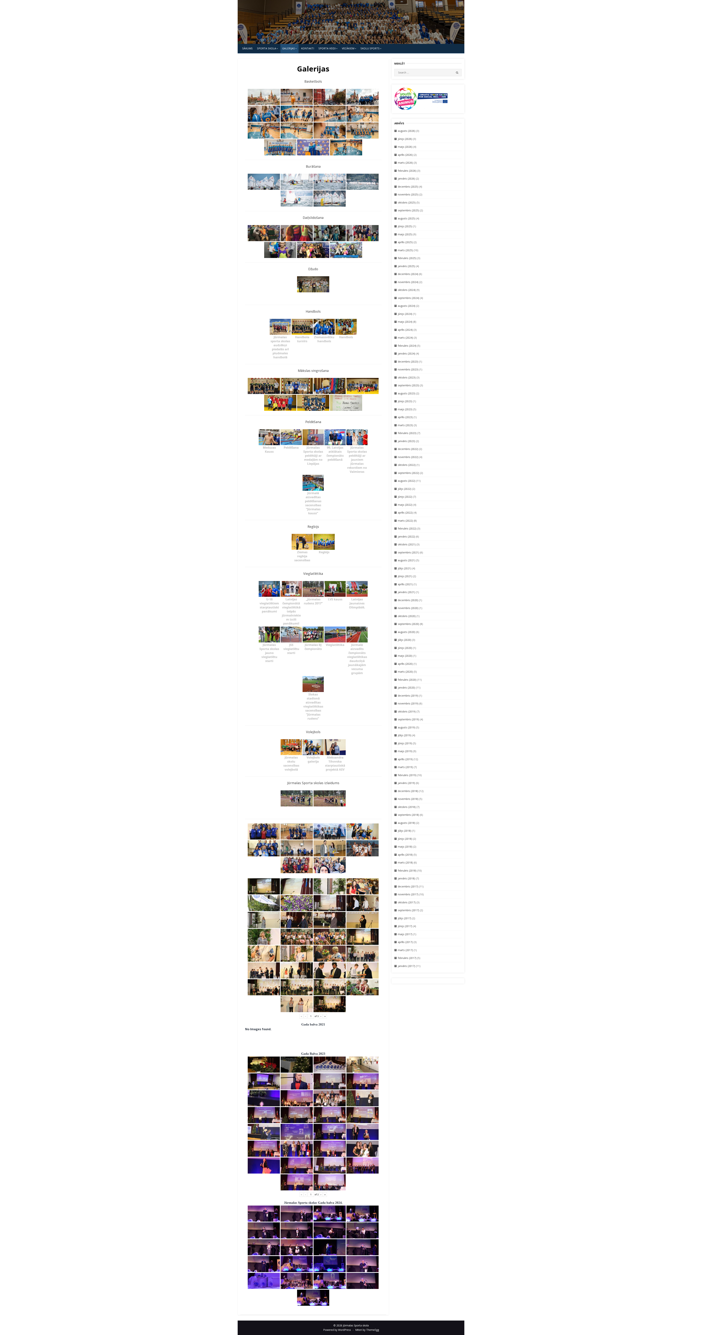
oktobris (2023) (407, 377)
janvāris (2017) (406, 966)
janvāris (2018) (406, 878)
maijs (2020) (405, 655)
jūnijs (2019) (405, 743)
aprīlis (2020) (405, 663)
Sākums (247, 48)
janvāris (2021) (406, 592)
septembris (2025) (408, 210)
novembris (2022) (408, 457)
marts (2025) (405, 250)
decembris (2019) (408, 695)
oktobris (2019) (407, 711)
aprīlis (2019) (405, 759)
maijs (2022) (405, 504)
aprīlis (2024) (405, 329)
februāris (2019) (407, 775)
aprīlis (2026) (405, 154)
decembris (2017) (408, 886)
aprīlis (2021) (405, 584)
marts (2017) (405, 950)
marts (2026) (405, 162)
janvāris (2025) (406, 266)
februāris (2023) (407, 433)
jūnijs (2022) (405, 496)
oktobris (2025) (407, 202)
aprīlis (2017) (405, 942)
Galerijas (288, 48)
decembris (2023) (408, 361)
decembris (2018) (408, 791)
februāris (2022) (407, 528)
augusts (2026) (406, 131)
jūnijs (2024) (405, 314)
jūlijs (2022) (404, 489)
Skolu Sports (370, 48)
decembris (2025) (408, 186)
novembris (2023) (408, 369)
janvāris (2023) (406, 441)
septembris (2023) (408, 385)
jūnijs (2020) (405, 648)
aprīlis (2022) (405, 512)
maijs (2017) (405, 934)
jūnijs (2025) (405, 226)
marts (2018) (405, 862)
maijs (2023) (405, 409)
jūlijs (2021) (404, 568)
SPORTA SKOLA (266, 48)
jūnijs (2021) (405, 576)
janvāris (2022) (406, 536)
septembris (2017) (408, 910)
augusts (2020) (406, 632)
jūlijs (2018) (404, 830)
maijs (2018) (405, 846)
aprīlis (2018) (405, 854)
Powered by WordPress (337, 1330)
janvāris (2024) (406, 353)
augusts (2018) (406, 823)
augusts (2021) (406, 560)
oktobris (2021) (407, 544)
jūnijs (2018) (405, 838)
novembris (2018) (408, 799)
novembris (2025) (408, 194)
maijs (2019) (405, 751)
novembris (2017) (408, 894)
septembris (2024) (408, 298)
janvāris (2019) (406, 783)
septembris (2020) (408, 624)
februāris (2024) (407, 345)
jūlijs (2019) (404, 735)
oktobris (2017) (407, 902)
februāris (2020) (407, 679)
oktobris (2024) (407, 290)
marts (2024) (405, 337)
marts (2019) (405, 767)
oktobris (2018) (407, 807)
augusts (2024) (406, 306)
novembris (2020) (408, 608)
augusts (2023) (406, 393)
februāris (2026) (407, 170)
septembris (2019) (408, 719)
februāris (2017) (407, 958)
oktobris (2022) (407, 465)
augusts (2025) (406, 218)
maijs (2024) (405, 321)
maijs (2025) (405, 234)
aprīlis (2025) (405, 242)
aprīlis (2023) (405, 417)
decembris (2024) (408, 274)
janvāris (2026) (406, 178)
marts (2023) (405, 425)
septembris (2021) (408, 552)
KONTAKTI (307, 48)
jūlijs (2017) (404, 918)
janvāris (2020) (406, 687)
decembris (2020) (408, 600)
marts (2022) (405, 520)
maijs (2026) (405, 146)
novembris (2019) (408, 703)
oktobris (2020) (407, 616)
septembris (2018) (408, 815)
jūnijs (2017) (405, 926)
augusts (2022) (406, 480)
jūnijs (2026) (405, 139)
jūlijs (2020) (404, 640)
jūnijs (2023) (405, 401)
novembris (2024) (408, 282)
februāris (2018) (407, 870)
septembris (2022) (408, 473)
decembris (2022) (408, 449)
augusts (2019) (406, 727)
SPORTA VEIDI (327, 48)
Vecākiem (348, 48)
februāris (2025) (407, 258)
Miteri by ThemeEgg (367, 1330)
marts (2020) (405, 671)
